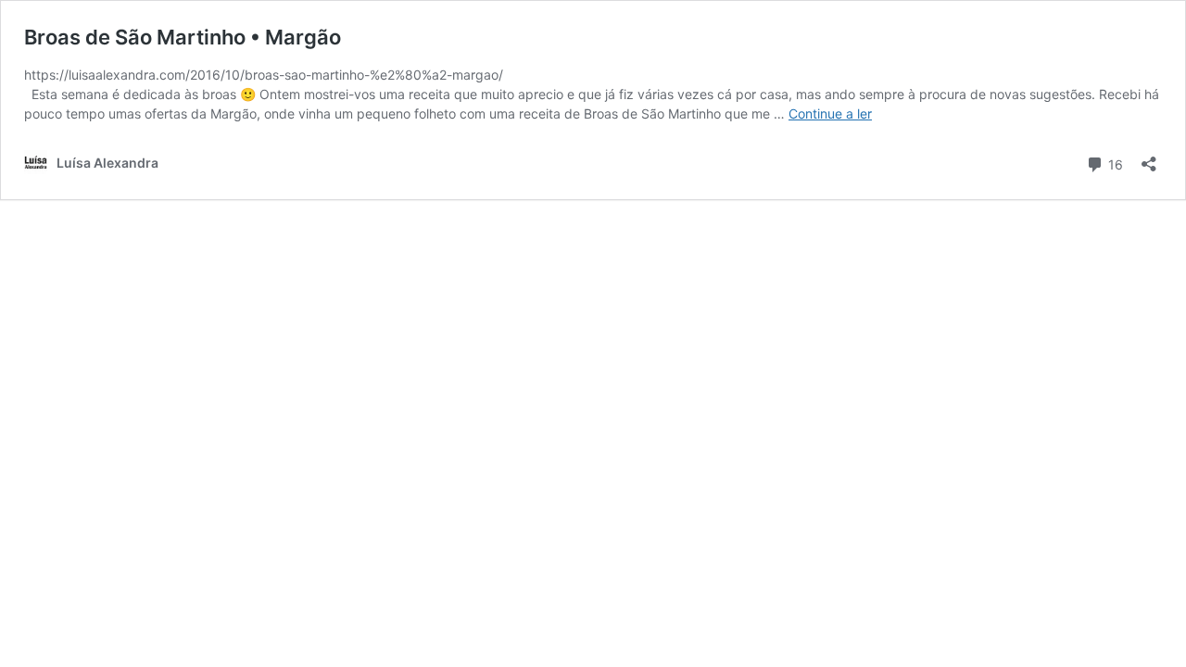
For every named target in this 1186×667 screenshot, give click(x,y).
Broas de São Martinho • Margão (182, 37)
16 (1113, 163)
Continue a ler (830, 113)
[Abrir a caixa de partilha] (1149, 158)
